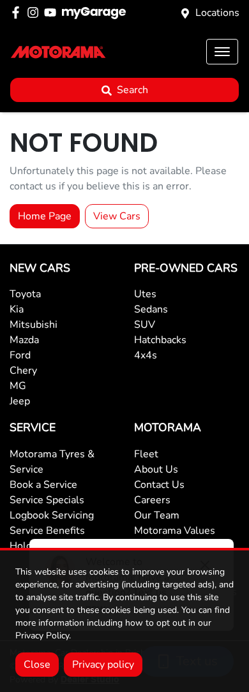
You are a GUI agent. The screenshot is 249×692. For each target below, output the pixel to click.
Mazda (24, 340)
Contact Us (159, 485)
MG (18, 386)
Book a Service (43, 485)
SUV (144, 325)
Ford (20, 355)
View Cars (116, 216)
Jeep (20, 401)
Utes (145, 294)
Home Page (45, 216)
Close (37, 665)
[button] (222, 51)
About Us (156, 469)
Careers (152, 500)
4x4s (145, 355)
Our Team (156, 515)
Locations (217, 13)
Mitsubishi (33, 325)
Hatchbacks (160, 340)
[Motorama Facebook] (18, 12)
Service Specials (47, 500)
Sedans (151, 309)
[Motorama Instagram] (35, 12)
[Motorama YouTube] (52, 12)
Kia (17, 309)
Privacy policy (103, 665)
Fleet (146, 454)
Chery (23, 371)
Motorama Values (174, 531)
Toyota (25, 294)
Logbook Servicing (52, 515)
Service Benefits (47, 531)
